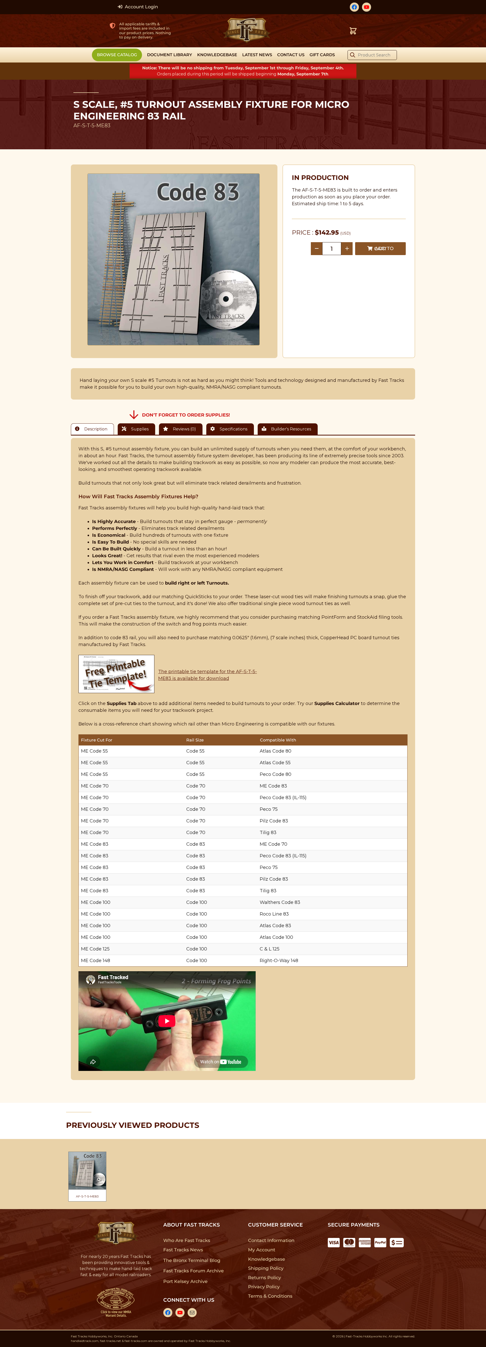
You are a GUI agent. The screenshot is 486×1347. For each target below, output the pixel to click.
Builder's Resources (290, 429)
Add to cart (384, 249)
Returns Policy (264, 1277)
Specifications (233, 429)
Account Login (141, 7)
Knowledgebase (266, 1259)
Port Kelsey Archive (185, 1281)
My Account (261, 1250)
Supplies (139, 429)
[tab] (93, 429)
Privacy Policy (264, 1287)
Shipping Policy (266, 1268)
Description (95, 429)
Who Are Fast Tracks (186, 1240)
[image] (173, 259)
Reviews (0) (184, 429)
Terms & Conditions (270, 1296)
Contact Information (271, 1240)
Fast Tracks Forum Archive (193, 1271)
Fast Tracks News (183, 1250)
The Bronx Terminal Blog (191, 1260)
